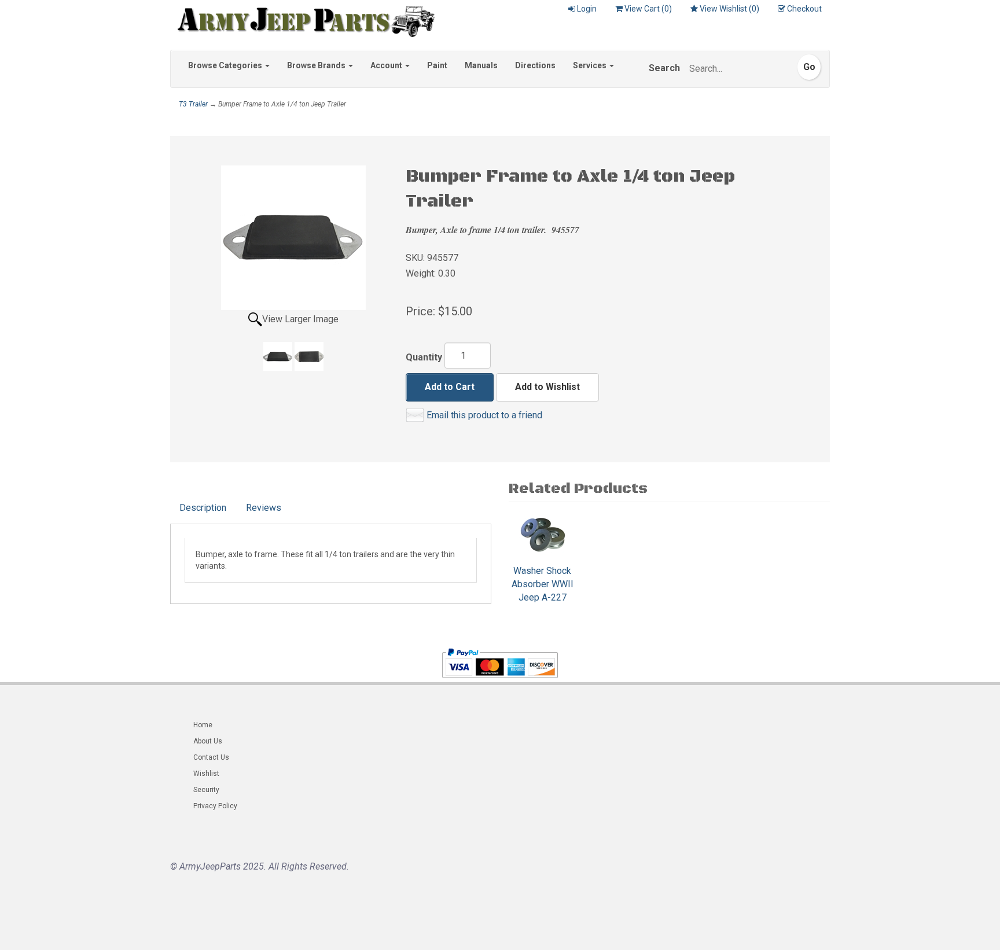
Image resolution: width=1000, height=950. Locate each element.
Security (206, 790)
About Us (207, 741)
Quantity (424, 357)
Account (387, 65)
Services (590, 65)
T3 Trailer (193, 104)
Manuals (481, 65)
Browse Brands (317, 65)
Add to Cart (450, 386)
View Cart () (648, 8)
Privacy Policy (215, 806)
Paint (437, 65)
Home (202, 725)
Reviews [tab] (263, 507)
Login (587, 8)
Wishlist (206, 773)
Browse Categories (226, 65)
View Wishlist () (729, 8)
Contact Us (211, 757)
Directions (535, 65)
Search (664, 67)
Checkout (804, 8)
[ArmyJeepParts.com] (302, 18)
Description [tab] (202, 507)
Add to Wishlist (547, 386)
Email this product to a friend (484, 415)
